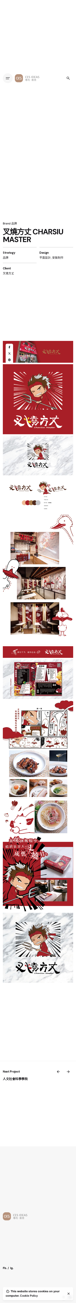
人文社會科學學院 (15, 1079)
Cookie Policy (29, 1295)
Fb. (5, 1268)
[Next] (68, 1072)
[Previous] (58, 1072)
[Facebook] (9, 347)
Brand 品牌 (10, 223)
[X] (9, 354)
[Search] (68, 78)
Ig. (12, 1268)
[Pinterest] (9, 360)
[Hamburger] (8, 78)
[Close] (68, 1293)
